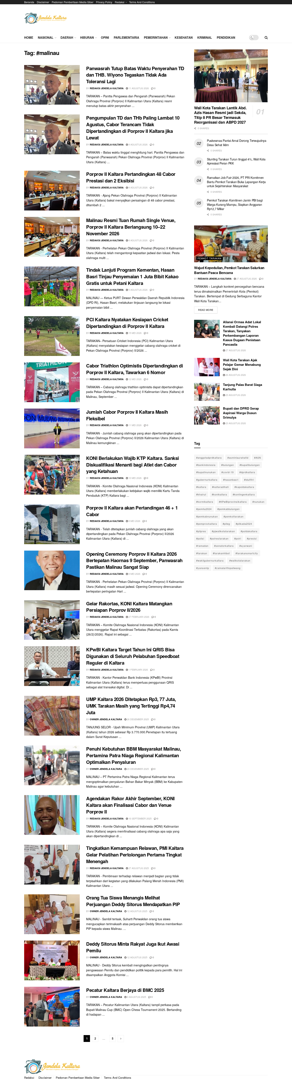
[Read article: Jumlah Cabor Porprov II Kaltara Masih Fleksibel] (52, 428)
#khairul (201, 494)
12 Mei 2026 (135, 379)
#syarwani (245, 545)
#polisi (200, 538)
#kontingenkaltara (244, 494)
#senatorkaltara (224, 545)
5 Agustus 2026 (137, 289)
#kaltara (201, 487)
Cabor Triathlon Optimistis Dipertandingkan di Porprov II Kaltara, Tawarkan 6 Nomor (134, 369)
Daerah (66, 37)
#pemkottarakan (233, 516)
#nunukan (258, 501)
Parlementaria (126, 37)
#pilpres (201, 531)
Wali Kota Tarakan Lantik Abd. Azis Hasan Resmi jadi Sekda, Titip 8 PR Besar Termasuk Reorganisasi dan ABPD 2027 (220, 115)
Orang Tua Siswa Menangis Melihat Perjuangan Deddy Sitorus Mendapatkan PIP (133, 901)
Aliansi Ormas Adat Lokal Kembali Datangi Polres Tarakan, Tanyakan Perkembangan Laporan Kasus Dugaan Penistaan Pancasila (242, 333)
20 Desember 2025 (137, 768)
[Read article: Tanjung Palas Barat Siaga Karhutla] (207, 391)
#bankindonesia (205, 465)
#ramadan (202, 545)
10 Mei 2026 (135, 478)
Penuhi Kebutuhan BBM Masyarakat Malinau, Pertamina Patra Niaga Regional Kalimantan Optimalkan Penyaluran (133, 755)
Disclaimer (43, 2)
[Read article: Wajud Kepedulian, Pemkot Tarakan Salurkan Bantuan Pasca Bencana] (231, 243)
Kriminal (204, 37)
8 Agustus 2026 (137, 187)
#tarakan (201, 553)
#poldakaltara (249, 531)
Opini (105, 37)
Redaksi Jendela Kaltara (107, 88)
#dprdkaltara (247, 472)
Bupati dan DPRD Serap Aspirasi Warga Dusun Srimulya (241, 413)
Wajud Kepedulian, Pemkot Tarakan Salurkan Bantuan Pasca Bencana (229, 270)
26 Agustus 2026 (235, 374)
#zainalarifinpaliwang (227, 568)
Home (28, 37)
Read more (207, 309)
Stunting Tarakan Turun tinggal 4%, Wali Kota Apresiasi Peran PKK (236, 161)
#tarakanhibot (221, 553)
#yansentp (202, 568)
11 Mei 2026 (135, 425)
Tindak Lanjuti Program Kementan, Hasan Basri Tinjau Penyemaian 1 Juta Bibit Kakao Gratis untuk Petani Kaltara (132, 276)
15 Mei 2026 (135, 333)
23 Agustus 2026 (235, 395)
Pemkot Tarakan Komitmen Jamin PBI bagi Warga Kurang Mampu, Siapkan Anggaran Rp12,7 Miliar (235, 204)
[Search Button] (266, 37)
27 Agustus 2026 (246, 278)
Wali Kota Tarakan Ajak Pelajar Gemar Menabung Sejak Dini (242, 364)
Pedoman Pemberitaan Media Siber (72, 2)
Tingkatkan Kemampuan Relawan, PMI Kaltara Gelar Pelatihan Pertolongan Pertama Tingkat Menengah (135, 854)
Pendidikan (226, 37)
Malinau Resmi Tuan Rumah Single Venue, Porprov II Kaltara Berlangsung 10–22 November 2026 (130, 227)
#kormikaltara (204, 501)
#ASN (257, 457)
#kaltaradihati (220, 487)
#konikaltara (219, 494)
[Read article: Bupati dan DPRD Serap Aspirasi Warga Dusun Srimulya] (207, 415)
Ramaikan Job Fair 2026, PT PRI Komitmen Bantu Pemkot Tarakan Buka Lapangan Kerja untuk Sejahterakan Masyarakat (236, 181)
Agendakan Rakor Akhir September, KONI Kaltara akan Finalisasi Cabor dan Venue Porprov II (130, 805)
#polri (237, 538)
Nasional (45, 37)
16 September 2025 (140, 818)
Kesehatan (184, 37)
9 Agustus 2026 (137, 144)
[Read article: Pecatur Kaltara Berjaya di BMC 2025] (52, 1007)
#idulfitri (249, 479)
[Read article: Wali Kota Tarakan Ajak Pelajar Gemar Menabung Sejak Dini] (207, 367)
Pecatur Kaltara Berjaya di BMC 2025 (125, 990)
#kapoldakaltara (244, 487)
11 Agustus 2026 (138, 88)
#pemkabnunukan (207, 516)
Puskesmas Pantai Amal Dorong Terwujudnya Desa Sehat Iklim (236, 142)
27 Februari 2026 (138, 616)
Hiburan (87, 37)
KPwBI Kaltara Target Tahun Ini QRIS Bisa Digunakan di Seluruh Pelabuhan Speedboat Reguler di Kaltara (132, 656)
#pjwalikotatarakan (223, 531)
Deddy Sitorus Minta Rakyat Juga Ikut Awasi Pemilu (132, 947)
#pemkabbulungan (228, 509)
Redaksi (119, 2)
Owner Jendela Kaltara (106, 719)
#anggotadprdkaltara (209, 457)
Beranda (29, 2)
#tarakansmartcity (247, 553)
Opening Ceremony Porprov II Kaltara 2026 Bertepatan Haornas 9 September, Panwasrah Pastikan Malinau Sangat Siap (134, 560)
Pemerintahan (156, 37)
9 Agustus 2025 (136, 997)
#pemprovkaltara (206, 523)
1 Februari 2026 (138, 669)
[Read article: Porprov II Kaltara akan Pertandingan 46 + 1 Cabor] (52, 524)
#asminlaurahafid (237, 457)
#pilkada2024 (244, 523)
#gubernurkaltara (206, 479)
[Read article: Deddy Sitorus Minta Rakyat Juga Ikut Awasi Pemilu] (52, 960)
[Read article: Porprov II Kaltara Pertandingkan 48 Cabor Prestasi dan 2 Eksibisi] (52, 190)
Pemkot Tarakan (209, 258)
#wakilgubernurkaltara (210, 560)
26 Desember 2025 (137, 719)
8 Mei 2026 (134, 521)
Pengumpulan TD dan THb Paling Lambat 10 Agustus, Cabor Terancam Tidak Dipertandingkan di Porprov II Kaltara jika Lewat (133, 127)
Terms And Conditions (142, 2)
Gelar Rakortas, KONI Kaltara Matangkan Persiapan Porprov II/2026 (129, 606)
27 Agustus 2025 (138, 868)
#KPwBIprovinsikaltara (233, 501)
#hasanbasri (230, 479)
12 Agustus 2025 (136, 911)
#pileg (226, 523)
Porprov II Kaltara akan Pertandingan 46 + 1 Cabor (132, 511)
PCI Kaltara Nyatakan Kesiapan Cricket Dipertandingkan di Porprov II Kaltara (127, 322)
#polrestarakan (219, 538)
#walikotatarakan (239, 560)
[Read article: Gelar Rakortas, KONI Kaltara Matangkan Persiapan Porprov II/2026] (52, 620)
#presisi (252, 538)
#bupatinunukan (206, 472)
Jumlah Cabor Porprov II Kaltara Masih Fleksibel (127, 415)
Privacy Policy (104, 2)
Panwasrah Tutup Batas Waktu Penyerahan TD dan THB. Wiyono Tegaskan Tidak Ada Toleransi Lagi (135, 75)
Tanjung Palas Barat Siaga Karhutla (242, 386)
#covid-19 (227, 472)
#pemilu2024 (204, 509)
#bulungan (227, 465)
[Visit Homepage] (45, 18)
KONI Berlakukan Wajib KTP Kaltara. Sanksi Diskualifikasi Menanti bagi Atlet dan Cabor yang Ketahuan (132, 465)
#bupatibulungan (250, 465)
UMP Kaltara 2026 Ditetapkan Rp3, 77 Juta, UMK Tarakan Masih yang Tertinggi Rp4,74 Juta (131, 706)
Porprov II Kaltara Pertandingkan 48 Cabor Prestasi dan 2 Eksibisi (130, 177)
